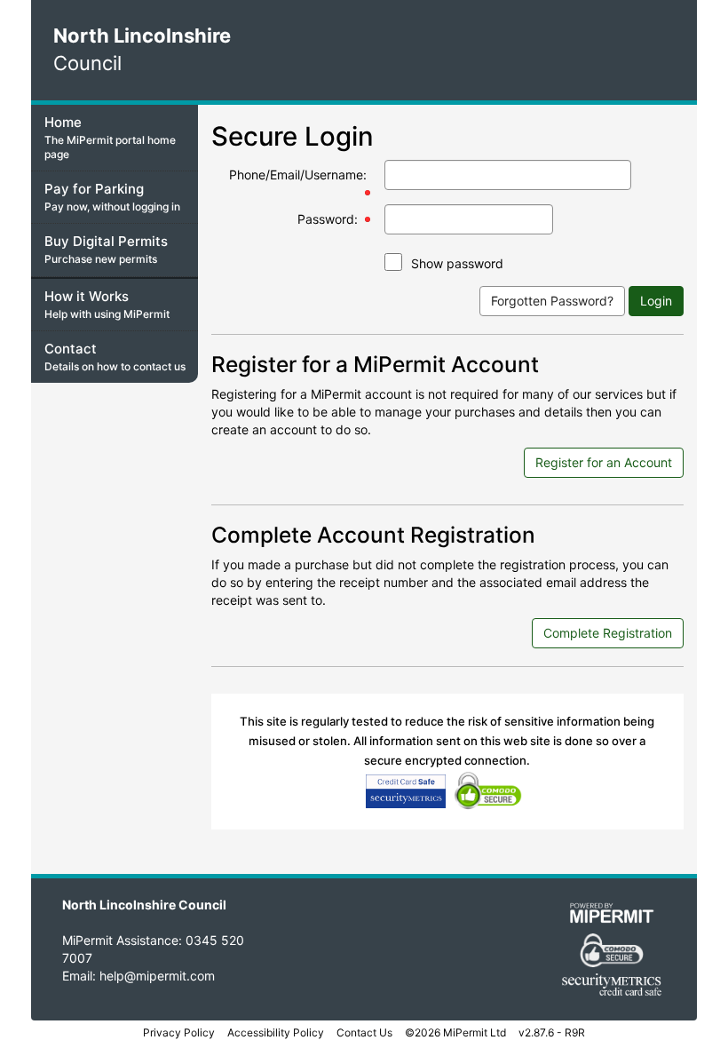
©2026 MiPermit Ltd (455, 1032)
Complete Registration (607, 632)
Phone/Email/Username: (298, 174)
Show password (457, 263)
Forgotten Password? (552, 300)
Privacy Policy (179, 1032)
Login (656, 300)
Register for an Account (603, 462)
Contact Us (364, 1032)
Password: (327, 218)
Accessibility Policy (275, 1032)
